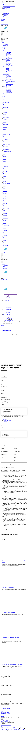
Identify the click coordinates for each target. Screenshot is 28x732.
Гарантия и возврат (5, 713)
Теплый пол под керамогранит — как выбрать (12, 664)
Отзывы (5, 15)
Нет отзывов (4, 370)
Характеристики (7, 420)
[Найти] (2, 41)
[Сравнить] (1, 372)
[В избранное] (1, 370)
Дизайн (5, 8)
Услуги (2, 711)
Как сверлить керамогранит (8, 612)
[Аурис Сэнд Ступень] (14, 347)
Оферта (2, 716)
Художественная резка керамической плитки (13, 4)
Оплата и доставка (5, 712)
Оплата (5, 421)
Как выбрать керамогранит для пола (10, 637)
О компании (6, 13)
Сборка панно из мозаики (9, 6)
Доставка (5, 422)
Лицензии (5, 14)
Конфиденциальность (6, 725)
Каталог (2, 709)
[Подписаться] (2, 719)
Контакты (3, 714)
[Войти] (1, 283)
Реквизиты (5, 16)
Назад (7, 295)
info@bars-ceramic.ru (8, 320)
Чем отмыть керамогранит (8, 587)
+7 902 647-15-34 (4, 24)
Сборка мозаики (7, 7)
